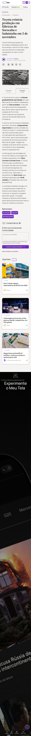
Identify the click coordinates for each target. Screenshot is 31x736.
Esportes (14, 213)
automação (6, 213)
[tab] (8, 91)
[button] (15, 246)
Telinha (16, 59)
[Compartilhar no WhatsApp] (8, 64)
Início (11, 733)
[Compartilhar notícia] (16, 64)
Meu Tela (23, 733)
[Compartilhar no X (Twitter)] (12, 64)
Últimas (17, 733)
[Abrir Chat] (27, 727)
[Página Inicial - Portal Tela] (6, 3)
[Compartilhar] (26, 290)
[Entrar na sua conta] (24, 2)
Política (25, 7)
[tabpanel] (15, 150)
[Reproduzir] (8, 82)
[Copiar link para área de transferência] (20, 64)
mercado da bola (8, 216)
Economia (5, 12)
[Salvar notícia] (3, 64)
